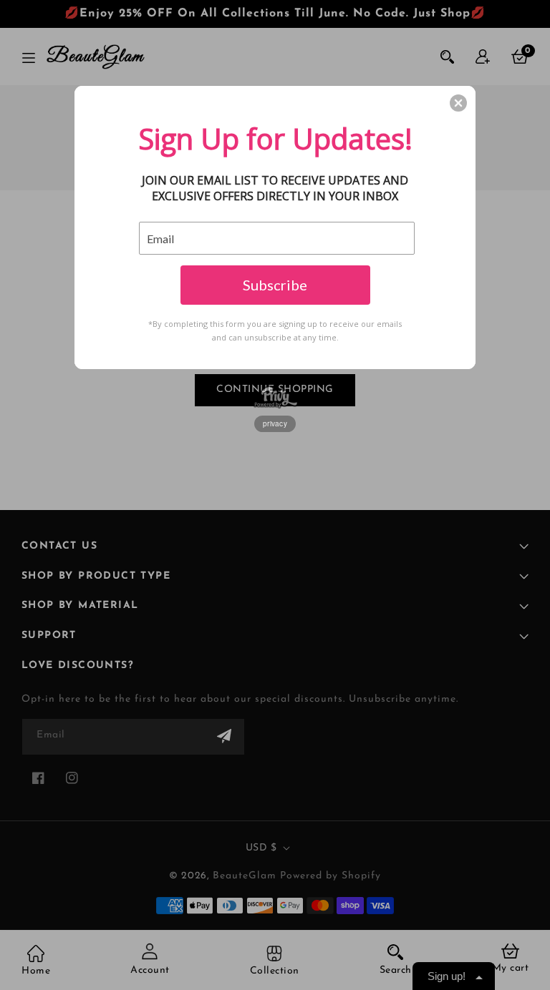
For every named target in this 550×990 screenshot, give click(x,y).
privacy (275, 423)
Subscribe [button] (275, 284)
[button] (458, 103)
